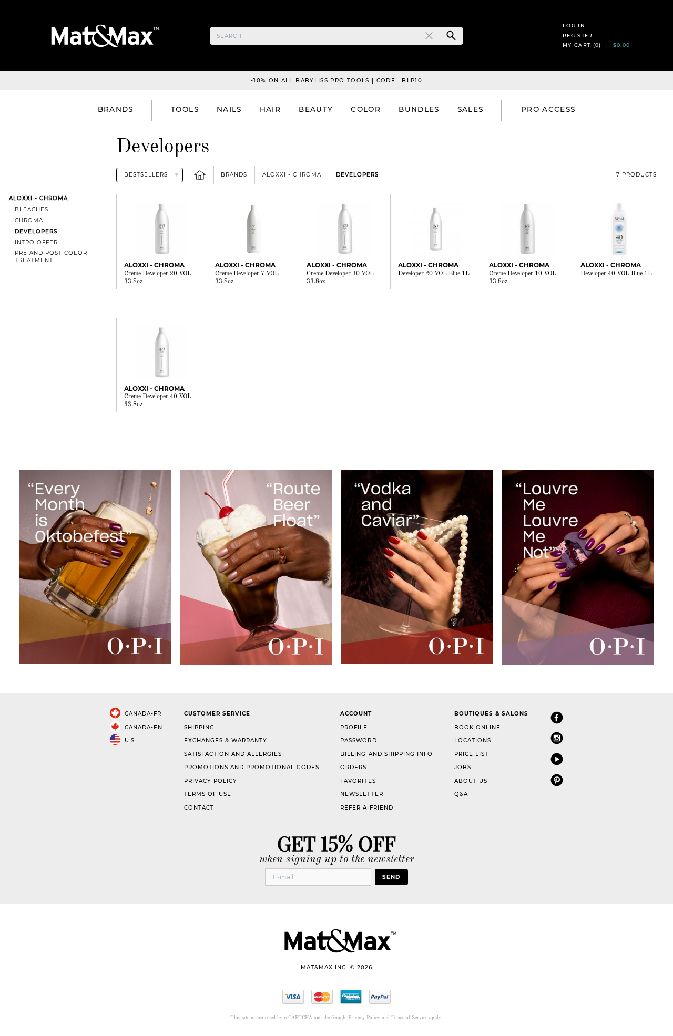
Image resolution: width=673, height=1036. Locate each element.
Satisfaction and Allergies (233, 754)
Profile (354, 727)
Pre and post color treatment (51, 257)
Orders (353, 767)
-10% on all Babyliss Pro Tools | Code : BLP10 (336, 80)
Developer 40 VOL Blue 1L (616, 274)
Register (578, 35)
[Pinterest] (557, 779)
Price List (471, 754)
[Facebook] (557, 717)
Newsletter (361, 794)
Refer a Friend (366, 807)
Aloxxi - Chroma (291, 174)
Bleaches (31, 209)
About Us (470, 781)
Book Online (477, 727)
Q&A (461, 794)
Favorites (357, 781)
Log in (574, 25)
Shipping (199, 727)
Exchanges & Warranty (225, 740)
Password (358, 740)
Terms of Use (207, 794)
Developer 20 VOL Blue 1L (434, 274)
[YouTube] (557, 758)
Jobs (462, 767)
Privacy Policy (210, 781)
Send (391, 877)
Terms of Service (409, 1018)
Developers (357, 174)
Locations (472, 740)
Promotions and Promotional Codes (251, 767)
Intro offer (36, 242)
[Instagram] (557, 737)
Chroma (29, 220)
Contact (199, 807)
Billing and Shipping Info (386, 754)
